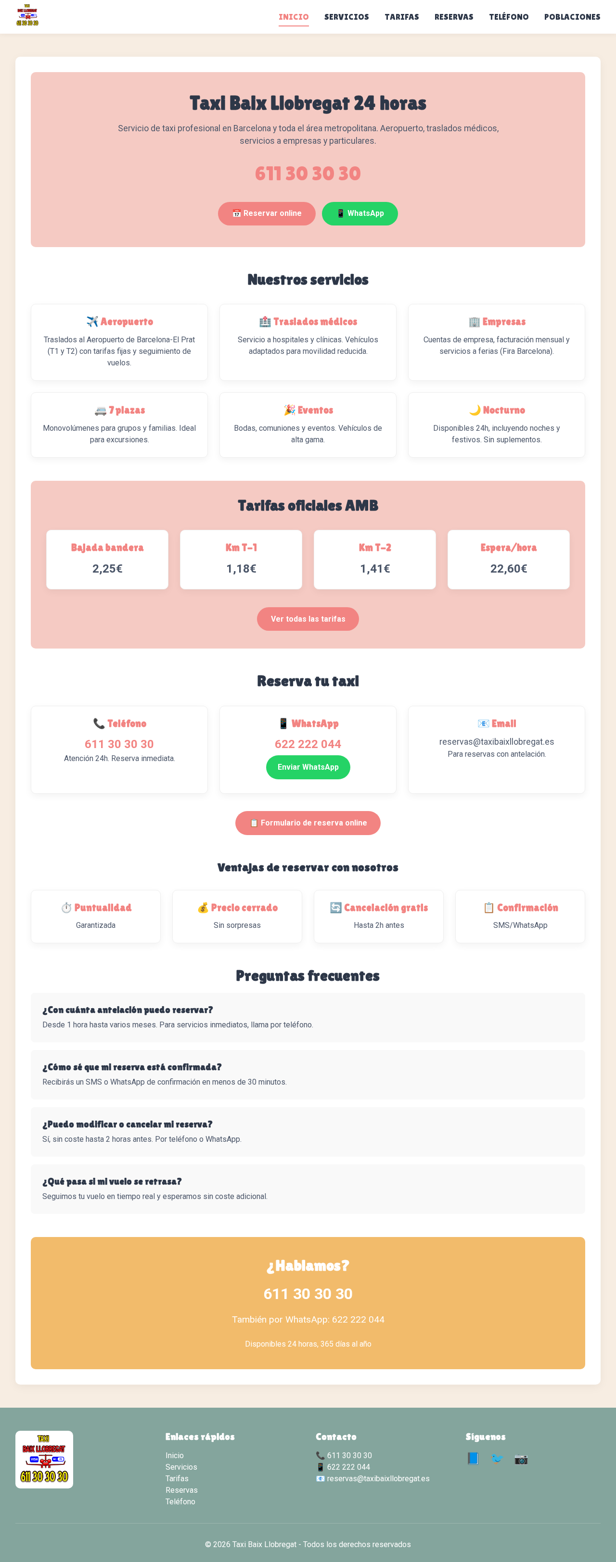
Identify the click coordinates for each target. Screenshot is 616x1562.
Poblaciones (572, 17)
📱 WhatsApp (360, 213)
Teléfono (509, 17)
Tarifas (402, 17)
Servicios (346, 17)
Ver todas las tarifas (308, 619)
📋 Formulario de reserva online (308, 822)
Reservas (454, 17)
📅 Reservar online (267, 213)
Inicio (294, 17)
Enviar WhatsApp (308, 767)
